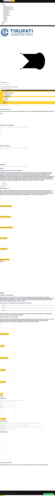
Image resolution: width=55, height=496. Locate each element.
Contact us (3, 23)
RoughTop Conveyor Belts (7, 12)
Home (2, 3)
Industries (3, 478)
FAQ (2, 24)
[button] (48, 494)
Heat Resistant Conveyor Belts (7, 8)
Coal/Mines (5, 16)
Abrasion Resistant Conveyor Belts (8, 7)
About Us (3, 476)
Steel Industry (5, 18)
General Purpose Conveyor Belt (8, 6)
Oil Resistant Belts (6, 10)
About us (3, 22)
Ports (4, 20)
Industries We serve (6, 13)
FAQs (2, 479)
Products (4, 4)
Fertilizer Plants (5, 21)
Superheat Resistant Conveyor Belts (8, 9)
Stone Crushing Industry (6, 15)
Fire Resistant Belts (6, 11)
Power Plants (5, 17)
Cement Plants (5, 19)
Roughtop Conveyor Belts (5, 259)
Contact (3, 480)
